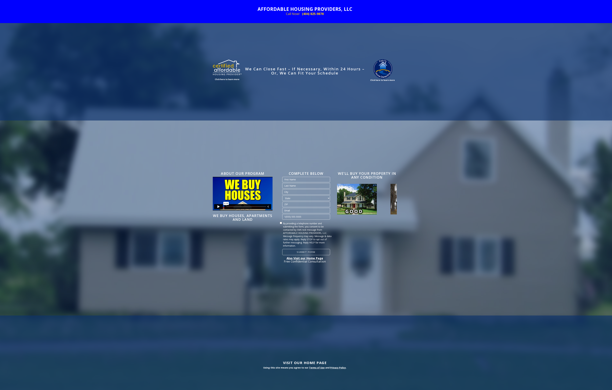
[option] (367, 199)
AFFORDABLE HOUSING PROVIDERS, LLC (305, 9)
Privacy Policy (338, 367)
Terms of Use (317, 367)
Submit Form (306, 252)
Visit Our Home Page (305, 362)
